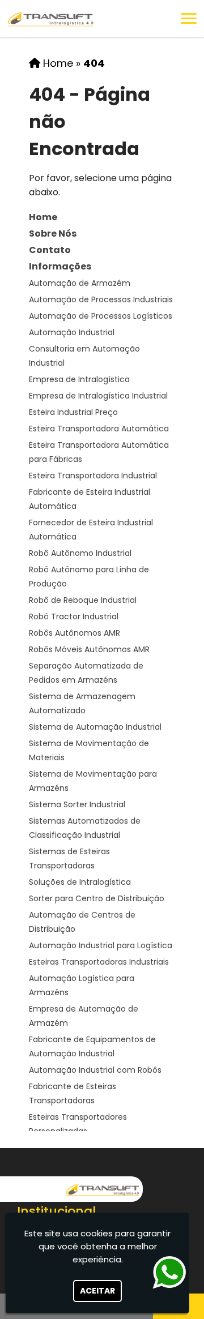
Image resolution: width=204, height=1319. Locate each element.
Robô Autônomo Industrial (80, 553)
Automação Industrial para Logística (100, 945)
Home (43, 217)
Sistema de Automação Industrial (95, 727)
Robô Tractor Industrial (73, 616)
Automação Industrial (71, 332)
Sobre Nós (52, 233)
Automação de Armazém (79, 283)
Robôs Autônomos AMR (74, 633)
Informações (60, 266)
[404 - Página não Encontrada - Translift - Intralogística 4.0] (51, 19)
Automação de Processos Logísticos (100, 316)
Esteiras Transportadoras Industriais (99, 961)
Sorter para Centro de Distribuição (96, 898)
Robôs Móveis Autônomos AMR (89, 649)
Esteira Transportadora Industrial (93, 475)
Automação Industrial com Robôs (95, 1070)
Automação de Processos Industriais (101, 299)
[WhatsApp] (172, 1272)
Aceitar (97, 1290)
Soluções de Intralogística (80, 882)
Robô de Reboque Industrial (83, 600)
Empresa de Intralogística (79, 379)
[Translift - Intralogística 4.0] (102, 1189)
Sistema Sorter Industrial (77, 804)
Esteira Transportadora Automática (99, 428)
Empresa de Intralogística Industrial (98, 395)
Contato (50, 249)
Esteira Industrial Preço (73, 412)
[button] (189, 18)
